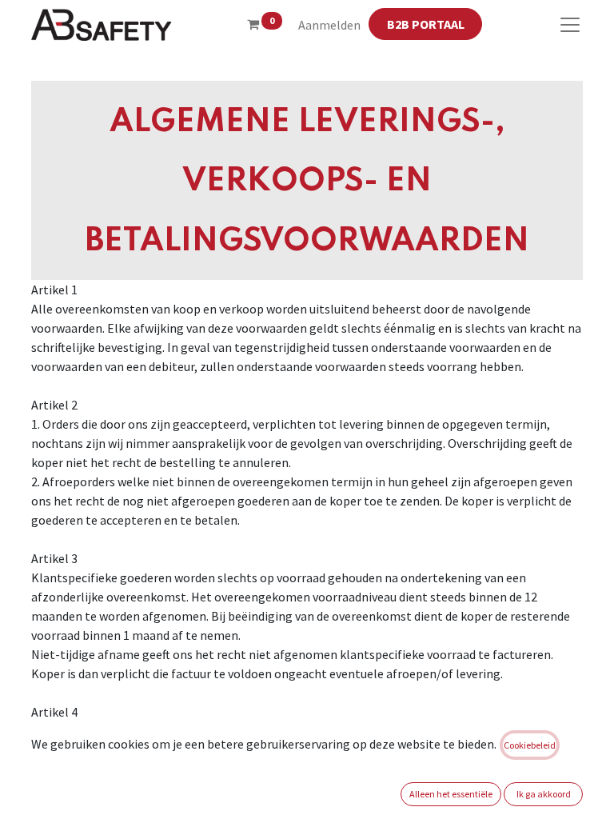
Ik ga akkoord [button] (543, 794)
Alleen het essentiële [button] (450, 794)
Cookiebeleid (530, 745)
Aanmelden (329, 25)
